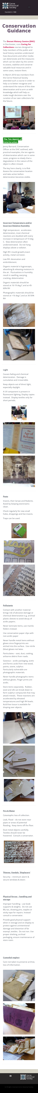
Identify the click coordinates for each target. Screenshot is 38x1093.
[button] (29, 7)
